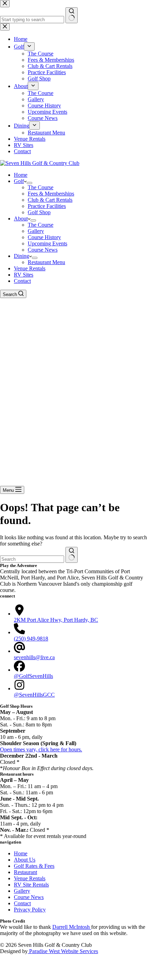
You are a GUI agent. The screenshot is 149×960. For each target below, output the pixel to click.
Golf (19, 181)
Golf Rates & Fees (34, 866)
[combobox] (32, 559)
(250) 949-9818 (31, 639)
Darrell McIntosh (71, 927)
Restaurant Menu (46, 262)
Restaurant (25, 872)
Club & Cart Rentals (50, 200)
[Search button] (71, 555)
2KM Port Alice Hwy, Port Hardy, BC (56, 620)
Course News (43, 250)
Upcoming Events (47, 243)
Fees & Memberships (51, 194)
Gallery (36, 231)
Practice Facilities (47, 206)
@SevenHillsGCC (34, 695)
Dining (21, 256)
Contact (22, 281)
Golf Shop (39, 212)
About (21, 218)
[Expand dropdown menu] (29, 183)
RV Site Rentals (31, 885)
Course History (44, 237)
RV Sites (23, 275)
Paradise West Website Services (63, 951)
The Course (40, 187)
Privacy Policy (30, 910)
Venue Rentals (29, 268)
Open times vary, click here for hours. (41, 749)
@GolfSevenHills (33, 676)
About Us (24, 860)
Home (20, 175)
